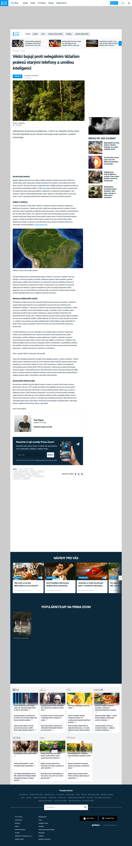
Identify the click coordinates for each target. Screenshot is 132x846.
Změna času (70, 794)
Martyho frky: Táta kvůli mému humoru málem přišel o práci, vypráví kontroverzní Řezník (51, 756)
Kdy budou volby (93, 794)
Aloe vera (90, 798)
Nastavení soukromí (44, 839)
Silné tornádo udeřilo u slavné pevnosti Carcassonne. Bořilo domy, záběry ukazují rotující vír (24, 728)
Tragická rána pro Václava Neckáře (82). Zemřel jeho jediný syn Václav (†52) (52, 708)
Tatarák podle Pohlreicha (76, 798)
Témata (25, 3)
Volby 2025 (52, 798)
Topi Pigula (27, 78)
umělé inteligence (40, 225)
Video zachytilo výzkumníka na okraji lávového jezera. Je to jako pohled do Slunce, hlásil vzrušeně (79, 728)
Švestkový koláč (88, 801)
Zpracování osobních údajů (46, 829)
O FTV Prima (18, 817)
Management (42, 817)
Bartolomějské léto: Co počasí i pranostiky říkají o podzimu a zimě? (79, 755)
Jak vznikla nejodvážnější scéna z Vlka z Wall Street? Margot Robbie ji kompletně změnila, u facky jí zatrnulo (25, 777)
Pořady (32, 3)
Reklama (17, 823)
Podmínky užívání (20, 829)
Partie (78, 794)
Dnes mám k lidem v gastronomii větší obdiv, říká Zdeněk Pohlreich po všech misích (52, 728)
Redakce (41, 836)
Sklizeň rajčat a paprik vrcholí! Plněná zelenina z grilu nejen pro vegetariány (78, 776)
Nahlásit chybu (19, 839)
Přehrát (18, 628)
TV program (60, 794)
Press (40, 820)
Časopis (51, 3)
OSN (44, 188)
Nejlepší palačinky (74, 801)
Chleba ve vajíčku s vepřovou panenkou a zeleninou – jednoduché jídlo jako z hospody (105, 708)
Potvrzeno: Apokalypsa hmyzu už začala (79, 707)
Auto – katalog (26, 798)
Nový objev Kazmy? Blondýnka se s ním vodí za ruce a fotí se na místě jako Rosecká (52, 776)
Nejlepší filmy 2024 (36, 794)
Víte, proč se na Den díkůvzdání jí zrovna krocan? (26, 584)
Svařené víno (62, 798)
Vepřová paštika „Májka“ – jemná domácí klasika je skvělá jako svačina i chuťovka (106, 718)
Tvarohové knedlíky (60, 801)
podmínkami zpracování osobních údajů (46, 460)
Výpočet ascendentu (45, 801)
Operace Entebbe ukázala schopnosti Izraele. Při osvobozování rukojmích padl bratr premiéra (79, 719)
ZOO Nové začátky (107, 794)
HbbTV (17, 826)
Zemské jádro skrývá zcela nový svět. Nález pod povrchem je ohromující (111, 161)
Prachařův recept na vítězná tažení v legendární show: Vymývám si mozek (52, 718)
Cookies (17, 833)
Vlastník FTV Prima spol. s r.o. (23, 836)
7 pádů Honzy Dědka (40, 798)
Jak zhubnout (23, 794)
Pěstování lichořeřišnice (103, 798)
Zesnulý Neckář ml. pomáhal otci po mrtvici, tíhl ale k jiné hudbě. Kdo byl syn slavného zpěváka (25, 718)
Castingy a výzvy (43, 823)
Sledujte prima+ (61, 3)
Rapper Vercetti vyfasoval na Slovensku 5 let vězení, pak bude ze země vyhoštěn (52, 766)
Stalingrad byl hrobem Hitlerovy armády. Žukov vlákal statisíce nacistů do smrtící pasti (111, 176)
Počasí (84, 794)
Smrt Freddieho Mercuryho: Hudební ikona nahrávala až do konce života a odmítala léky (58, 584)
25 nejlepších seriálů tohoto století (25, 753)
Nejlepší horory (49, 794)
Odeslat (50, 455)
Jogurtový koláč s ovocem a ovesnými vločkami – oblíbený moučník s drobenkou (105, 728)
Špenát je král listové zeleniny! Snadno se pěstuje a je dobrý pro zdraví (78, 766)
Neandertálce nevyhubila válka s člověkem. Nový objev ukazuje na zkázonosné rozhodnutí (110, 192)
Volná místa (18, 820)
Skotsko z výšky (20, 631)
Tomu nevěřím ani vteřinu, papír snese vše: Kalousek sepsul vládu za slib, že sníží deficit (25, 708)
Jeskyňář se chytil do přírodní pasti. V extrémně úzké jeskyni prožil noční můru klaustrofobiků (91, 584)
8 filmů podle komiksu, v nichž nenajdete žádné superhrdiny (23, 765)
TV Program (42, 3)
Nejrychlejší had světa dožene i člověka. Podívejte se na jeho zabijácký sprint (111, 146)
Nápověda (41, 833)
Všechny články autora (43, 427)
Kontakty (41, 826)
